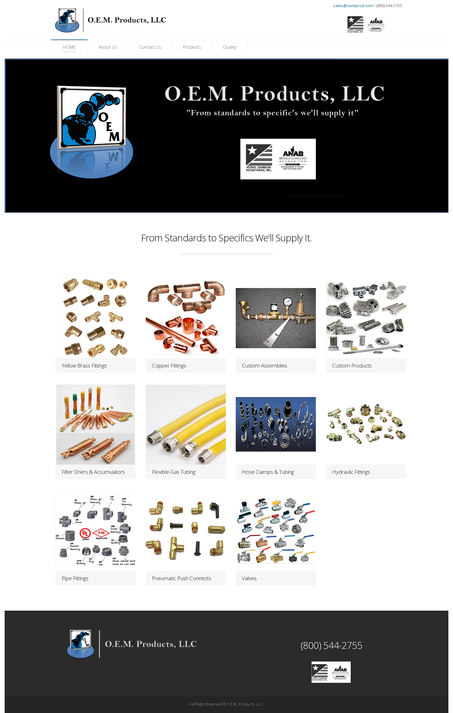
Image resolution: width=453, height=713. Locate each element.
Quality (229, 47)
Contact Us (150, 47)
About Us (108, 47)
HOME (69, 49)
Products (192, 47)
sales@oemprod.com (353, 5)
